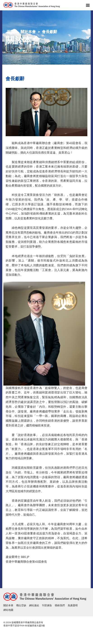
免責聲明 (73, 605)
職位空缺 (21, 605)
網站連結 (34, 605)
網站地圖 (8, 610)
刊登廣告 (47, 605)
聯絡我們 (60, 605)
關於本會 (28, 31)
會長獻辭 (49, 31)
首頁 (10, 31)
